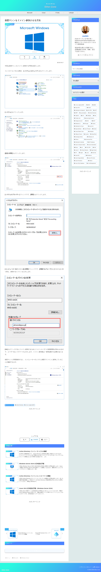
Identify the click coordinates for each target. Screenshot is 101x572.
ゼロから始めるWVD (30, 405)
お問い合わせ (96, 567)
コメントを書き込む (34, 551)
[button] (44, 57)
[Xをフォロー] (81, 55)
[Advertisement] (34, 421)
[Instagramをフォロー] (85, 55)
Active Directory (19, 405)
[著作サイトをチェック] (79, 55)
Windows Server (10, 405)
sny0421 (85, 36)
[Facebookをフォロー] (83, 55)
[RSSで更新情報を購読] (92, 55)
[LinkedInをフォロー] (88, 55)
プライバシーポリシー (85, 567)
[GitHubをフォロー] (90, 55)
